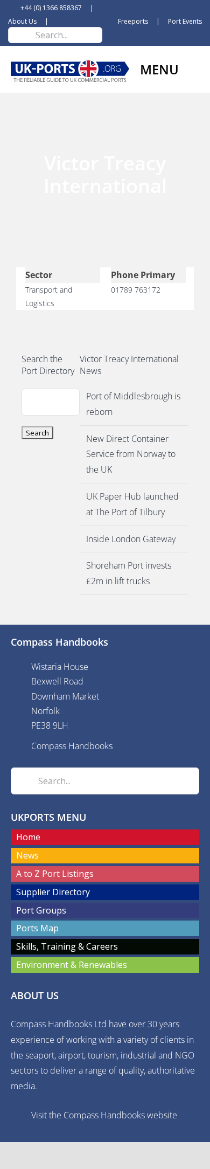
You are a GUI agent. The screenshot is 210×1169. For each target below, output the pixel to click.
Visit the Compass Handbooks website (104, 1115)
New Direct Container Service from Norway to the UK (131, 454)
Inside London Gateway (131, 539)
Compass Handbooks (72, 746)
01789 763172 (135, 290)
